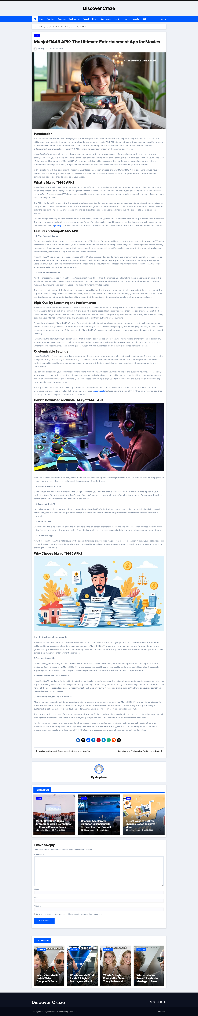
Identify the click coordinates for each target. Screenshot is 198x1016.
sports (126, 19)
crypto (136, 19)
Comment (39, 854)
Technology (74, 19)
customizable (98, 391)
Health (117, 19)
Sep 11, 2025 (104, 830)
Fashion (50, 19)
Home (95, 19)
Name (37, 889)
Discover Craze (99, 8)
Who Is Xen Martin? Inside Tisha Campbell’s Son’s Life (48, 980)
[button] (165, 19)
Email (37, 897)
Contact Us (161, 1011)
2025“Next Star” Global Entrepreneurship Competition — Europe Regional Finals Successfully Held (54, 825)
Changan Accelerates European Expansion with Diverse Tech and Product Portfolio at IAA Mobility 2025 (98, 825)
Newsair (62, 1011)
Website (37, 906)
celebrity (41, 949)
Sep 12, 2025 (60, 830)
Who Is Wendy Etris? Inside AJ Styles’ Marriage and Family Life (82, 980)
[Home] (35, 19)
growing (57, 225)
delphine (44, 48)
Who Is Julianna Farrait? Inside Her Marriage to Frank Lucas (147, 980)
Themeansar (74, 1011)
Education (106, 19)
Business (62, 19)
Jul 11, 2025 (148, 830)
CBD (145, 19)
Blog (41, 19)
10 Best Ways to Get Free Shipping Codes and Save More (140, 824)
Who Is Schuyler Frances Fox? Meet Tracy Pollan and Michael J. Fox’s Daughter (114, 981)
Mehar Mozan (45, 830)
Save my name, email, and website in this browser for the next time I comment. (69, 914)
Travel (86, 19)
